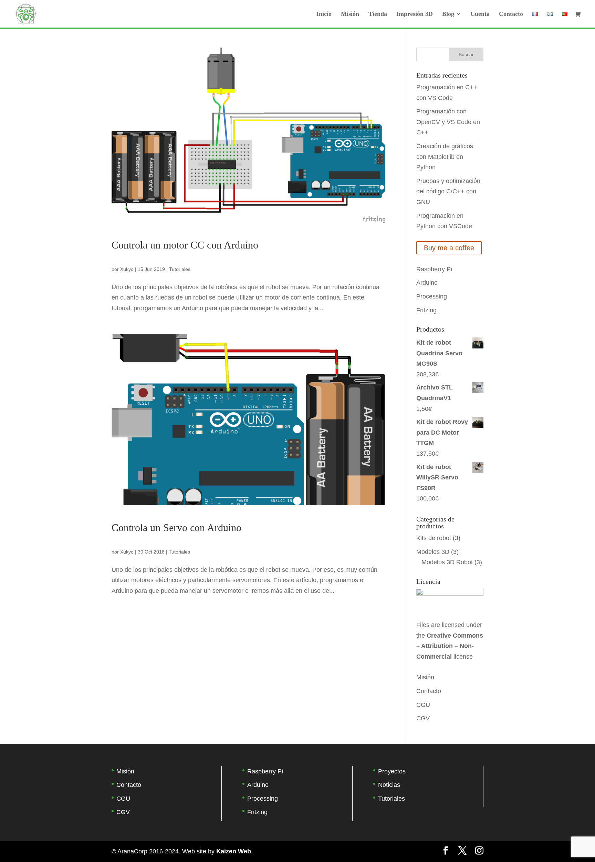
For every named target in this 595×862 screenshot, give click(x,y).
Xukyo (127, 269)
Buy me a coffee (449, 248)
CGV (423, 718)
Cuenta (480, 14)
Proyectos (392, 771)
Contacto (511, 14)
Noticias (389, 784)
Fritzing (426, 310)
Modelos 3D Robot (447, 562)
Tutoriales (179, 269)
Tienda (377, 14)
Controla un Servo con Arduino (176, 527)
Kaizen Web (233, 851)
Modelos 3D (432, 551)
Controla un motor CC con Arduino (185, 245)
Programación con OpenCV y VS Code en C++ (448, 122)
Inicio (324, 14)
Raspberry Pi (434, 269)
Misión (350, 14)
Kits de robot (433, 538)
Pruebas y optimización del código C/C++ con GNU (448, 191)
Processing (431, 296)
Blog (448, 14)
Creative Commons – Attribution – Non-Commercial (449, 646)
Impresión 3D (414, 14)
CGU (423, 704)
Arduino (427, 282)
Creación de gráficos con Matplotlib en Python (444, 157)
